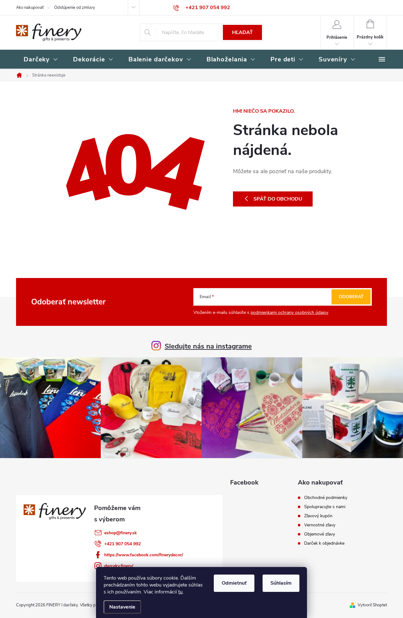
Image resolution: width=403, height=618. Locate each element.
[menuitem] (40, 60)
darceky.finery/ (118, 566)
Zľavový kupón (318, 516)
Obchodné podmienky (325, 497)
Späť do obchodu (277, 199)
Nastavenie (122, 607)
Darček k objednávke (324, 543)
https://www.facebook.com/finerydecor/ (143, 555)
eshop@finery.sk (120, 533)
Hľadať (242, 32)
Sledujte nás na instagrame (208, 346)
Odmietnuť (234, 583)
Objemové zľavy (319, 534)
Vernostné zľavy (319, 525)
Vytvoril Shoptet (372, 605)
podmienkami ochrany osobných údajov (289, 312)
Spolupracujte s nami (324, 506)
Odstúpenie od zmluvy (74, 7)
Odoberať (351, 297)
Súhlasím (281, 583)
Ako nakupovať (29, 7)
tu (180, 591)
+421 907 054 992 (122, 544)
